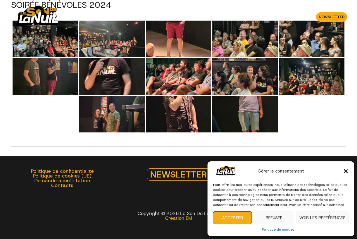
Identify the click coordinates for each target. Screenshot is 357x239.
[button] (346, 171)
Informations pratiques (173, 17)
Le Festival (225, 17)
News (258, 17)
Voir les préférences (322, 218)
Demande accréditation (62, 180)
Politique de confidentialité (62, 171)
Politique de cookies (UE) (62, 176)
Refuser (274, 218)
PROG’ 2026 (86, 17)
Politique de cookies (278, 229)
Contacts (283, 17)
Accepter (232, 218)
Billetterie (121, 17)
